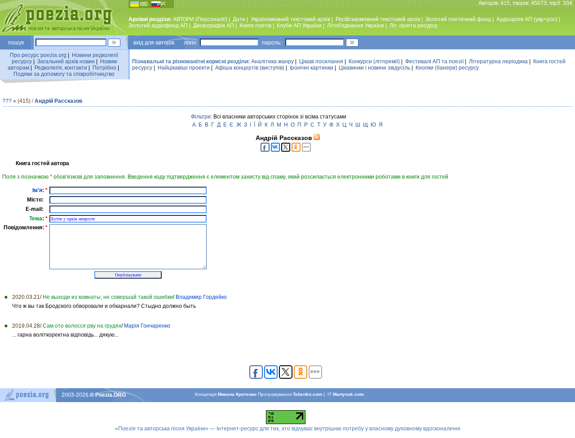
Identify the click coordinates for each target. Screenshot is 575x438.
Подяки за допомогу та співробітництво (64, 74)
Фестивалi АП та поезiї (434, 61)
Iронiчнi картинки (311, 68)
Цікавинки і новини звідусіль (374, 68)
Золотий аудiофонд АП (158, 25)
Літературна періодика (498, 61)
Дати (239, 19)
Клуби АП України (299, 25)
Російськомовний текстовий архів (378, 19)
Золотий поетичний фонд (458, 19)
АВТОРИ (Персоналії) (200, 19)
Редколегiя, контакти (61, 68)
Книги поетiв (255, 25)
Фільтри (201, 117)
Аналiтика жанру (272, 61)
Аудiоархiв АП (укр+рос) (526, 19)
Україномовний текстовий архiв (290, 19)
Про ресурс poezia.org (38, 55)
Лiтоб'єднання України (355, 25)
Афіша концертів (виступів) (249, 68)
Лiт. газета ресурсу (413, 25)
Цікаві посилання (321, 61)
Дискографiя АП (213, 25)
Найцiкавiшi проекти (184, 68)
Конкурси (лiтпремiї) (374, 61)
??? (7, 101)
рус (161, 3)
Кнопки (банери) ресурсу (447, 68)
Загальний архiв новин (66, 61)
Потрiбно (104, 68)
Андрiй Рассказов (58, 101)
